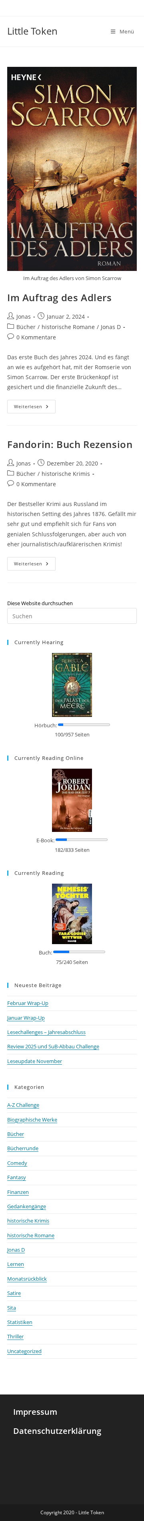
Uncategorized (24, 1351)
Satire (14, 1293)
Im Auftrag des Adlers (59, 297)
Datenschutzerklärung (57, 1431)
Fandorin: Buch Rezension (69, 444)
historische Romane (68, 327)
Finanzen (18, 1192)
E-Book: (45, 840)
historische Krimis (66, 473)
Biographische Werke (32, 1119)
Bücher (26, 327)
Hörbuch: (45, 725)
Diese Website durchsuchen (40, 603)
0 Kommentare (36, 337)
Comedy (17, 1163)
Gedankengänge (26, 1206)
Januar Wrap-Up (26, 1017)
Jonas (23, 316)
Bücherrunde (22, 1148)
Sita (11, 1307)
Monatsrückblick (27, 1278)
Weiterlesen (35, 404)
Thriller (15, 1336)
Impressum (35, 1411)
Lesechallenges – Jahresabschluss (46, 1032)
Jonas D (111, 327)
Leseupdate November (34, 1061)
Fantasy (16, 1177)
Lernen (15, 1264)
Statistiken (19, 1322)
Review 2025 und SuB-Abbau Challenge (53, 1046)
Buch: (45, 952)
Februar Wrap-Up (27, 1003)
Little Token (32, 30)
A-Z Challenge (23, 1104)
